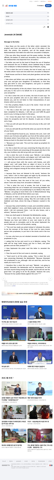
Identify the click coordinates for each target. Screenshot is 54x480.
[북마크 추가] (48, 27)
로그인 (31, 1)
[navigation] (3, 5)
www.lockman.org (8, 285)
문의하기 (50, 1)
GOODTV (36, 1)
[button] (27, 12)
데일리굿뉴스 (43, 1)
